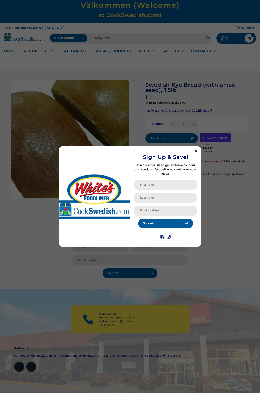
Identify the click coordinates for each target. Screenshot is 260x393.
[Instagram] (169, 236)
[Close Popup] (195, 150)
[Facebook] (162, 236)
